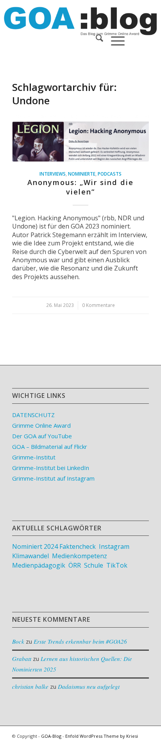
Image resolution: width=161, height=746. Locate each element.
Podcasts (110, 174)
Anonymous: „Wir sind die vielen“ (80, 187)
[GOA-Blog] (67, 15)
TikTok (116, 565)
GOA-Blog (51, 736)
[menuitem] (95, 39)
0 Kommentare (98, 305)
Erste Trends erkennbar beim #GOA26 (80, 641)
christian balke (30, 686)
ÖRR (74, 565)
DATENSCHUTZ (33, 415)
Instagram (114, 546)
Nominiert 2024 (35, 546)
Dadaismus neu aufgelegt (89, 686)
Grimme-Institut (33, 457)
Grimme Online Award (41, 425)
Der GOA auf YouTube (42, 436)
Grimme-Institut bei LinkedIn (50, 468)
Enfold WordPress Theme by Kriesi (101, 736)
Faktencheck (77, 546)
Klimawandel (30, 556)
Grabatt (21, 659)
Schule (93, 565)
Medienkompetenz (79, 556)
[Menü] (114, 39)
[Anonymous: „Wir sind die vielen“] (80, 138)
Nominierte (81, 174)
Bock (18, 641)
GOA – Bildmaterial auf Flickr (49, 446)
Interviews (52, 174)
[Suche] (95, 39)
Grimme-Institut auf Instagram (53, 478)
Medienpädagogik (38, 565)
